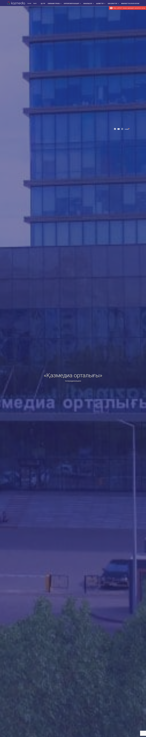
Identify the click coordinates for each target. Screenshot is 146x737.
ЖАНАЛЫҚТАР (87, 3)
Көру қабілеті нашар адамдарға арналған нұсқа (129, 8)
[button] (54, 3)
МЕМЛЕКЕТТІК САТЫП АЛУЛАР (130, 3)
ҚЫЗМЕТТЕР (100, 3)
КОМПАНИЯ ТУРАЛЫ (54, 3)
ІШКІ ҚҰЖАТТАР (112, 3)
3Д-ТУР (43, 3)
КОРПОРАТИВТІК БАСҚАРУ (71, 3)
